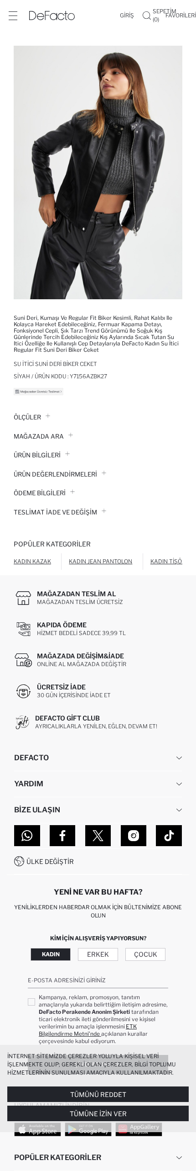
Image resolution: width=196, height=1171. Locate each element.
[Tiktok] (169, 835)
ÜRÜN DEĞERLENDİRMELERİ (55, 474)
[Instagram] (134, 835)
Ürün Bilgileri (37, 455)
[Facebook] (63, 835)
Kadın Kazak (32, 561)
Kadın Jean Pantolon (100, 561)
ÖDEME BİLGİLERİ (40, 493)
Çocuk (145, 954)
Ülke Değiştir (50, 861)
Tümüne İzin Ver (98, 1114)
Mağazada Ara (39, 436)
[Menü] (12, 15)
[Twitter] (98, 835)
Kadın (51, 954)
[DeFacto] (52, 15)
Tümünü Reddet (98, 1094)
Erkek (98, 954)
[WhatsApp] (27, 835)
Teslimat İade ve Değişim (55, 512)
